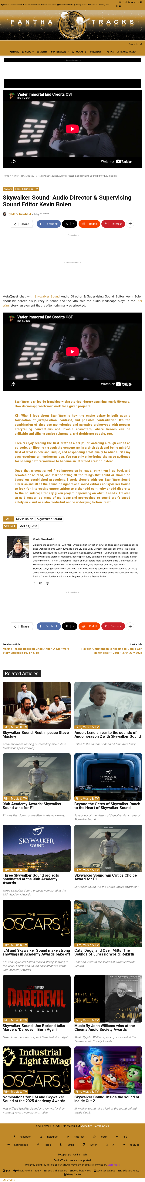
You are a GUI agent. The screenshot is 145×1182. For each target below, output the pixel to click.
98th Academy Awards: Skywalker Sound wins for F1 (32, 806)
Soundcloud (21, 1144)
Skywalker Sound (49, 519)
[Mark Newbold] (5, 214)
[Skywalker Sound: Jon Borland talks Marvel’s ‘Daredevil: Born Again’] (37, 999)
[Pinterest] (122, 2)
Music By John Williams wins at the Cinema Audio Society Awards (104, 1027)
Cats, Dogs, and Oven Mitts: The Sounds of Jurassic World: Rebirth (104, 952)
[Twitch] (141, 2)
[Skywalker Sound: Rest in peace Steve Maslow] (37, 705)
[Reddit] (125, 2)
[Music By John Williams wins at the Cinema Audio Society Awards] (108, 999)
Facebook (25, 1136)
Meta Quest (28, 526)
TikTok (47, 1144)
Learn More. (113, 1164)
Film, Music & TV (28, 175)
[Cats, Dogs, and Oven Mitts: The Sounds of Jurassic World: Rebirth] (108, 923)
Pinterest (78, 1136)
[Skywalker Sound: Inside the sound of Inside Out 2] (108, 1070)
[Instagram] (119, 2)
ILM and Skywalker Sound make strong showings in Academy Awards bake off (36, 952)
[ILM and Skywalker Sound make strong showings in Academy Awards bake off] (37, 923)
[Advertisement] (72, 70)
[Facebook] (116, 2)
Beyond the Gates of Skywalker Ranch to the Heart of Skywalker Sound (107, 806)
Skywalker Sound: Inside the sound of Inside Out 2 (107, 1099)
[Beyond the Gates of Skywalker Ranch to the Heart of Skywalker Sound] (108, 777)
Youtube (135, 1144)
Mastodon (9, 1180)
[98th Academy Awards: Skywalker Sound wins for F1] (37, 777)
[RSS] (128, 2)
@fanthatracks (95, 1126)
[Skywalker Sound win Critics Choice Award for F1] (108, 848)
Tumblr (70, 1144)
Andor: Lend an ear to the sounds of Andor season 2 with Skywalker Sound (107, 734)
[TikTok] (135, 2)
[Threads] (47, 582)
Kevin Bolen (24, 519)
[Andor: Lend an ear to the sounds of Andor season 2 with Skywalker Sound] (108, 705)
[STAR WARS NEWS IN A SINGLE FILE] (72, 25)
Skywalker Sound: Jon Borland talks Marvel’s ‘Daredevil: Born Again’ (34, 1027)
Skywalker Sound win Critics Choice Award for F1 (105, 877)
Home (6, 175)
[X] (116, 6)
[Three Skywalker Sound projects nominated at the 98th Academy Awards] (37, 848)
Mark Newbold (21, 214)
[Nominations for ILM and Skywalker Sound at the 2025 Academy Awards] (37, 1070)
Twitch (93, 1144)
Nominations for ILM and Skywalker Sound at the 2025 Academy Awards (34, 1099)
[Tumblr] (138, 2)
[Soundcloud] (131, 2)
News (15, 175)
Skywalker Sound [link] (47, 296)
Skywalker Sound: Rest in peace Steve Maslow (36, 734)
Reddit (103, 1136)
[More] (130, 224)
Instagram (52, 1136)
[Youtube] (119, 6)
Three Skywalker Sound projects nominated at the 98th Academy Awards (31, 879)
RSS (125, 1136)
